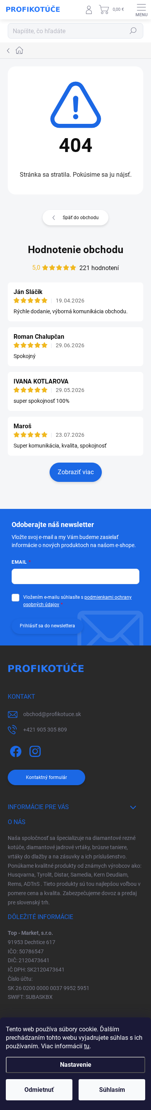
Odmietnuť (39, 1089)
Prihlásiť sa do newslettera (47, 625)
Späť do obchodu (81, 217)
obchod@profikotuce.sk (52, 714)
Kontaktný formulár (46, 777)
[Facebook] (14, 750)
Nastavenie (75, 1064)
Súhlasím (112, 1089)
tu (86, 1046)
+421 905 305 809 (45, 729)
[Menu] (141, 9)
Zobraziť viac (76, 472)
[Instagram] (34, 750)
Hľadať (133, 31)
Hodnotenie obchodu (76, 249)
